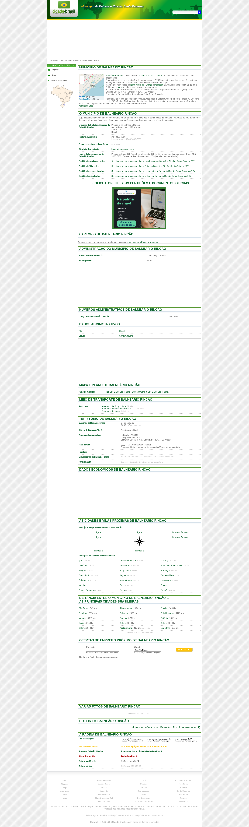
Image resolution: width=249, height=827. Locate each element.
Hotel (54, 75)
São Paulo (83, 608)
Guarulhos (165, 628)
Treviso (123, 585)
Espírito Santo (104, 784)
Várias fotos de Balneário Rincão (109, 706)
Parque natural (85, 462)
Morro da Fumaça (144, 85)
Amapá (64, 788)
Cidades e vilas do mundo (151, 815)
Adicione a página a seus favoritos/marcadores (144, 746)
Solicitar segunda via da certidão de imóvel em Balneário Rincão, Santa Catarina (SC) (151, 176)
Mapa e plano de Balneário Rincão (109, 385)
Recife (82, 623)
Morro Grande (126, 565)
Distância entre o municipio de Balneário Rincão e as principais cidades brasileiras (124, 599)
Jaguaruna (124, 575)
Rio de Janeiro (126, 608)
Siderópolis (84, 580)
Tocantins (183, 802)
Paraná (144, 787)
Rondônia (183, 784)
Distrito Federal (104, 780)
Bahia (64, 795)
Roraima (183, 787)
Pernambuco (143, 791)
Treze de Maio (167, 575)
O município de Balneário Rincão (108, 113)
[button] (82, 78)
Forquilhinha (125, 570)
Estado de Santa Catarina (69, 60)
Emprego (55, 70)
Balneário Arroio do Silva (172, 565)
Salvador (124, 613)
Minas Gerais (104, 802)
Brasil (122, 331)
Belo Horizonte (167, 613)
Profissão (90, 647)
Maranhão (104, 791)
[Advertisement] (124, 39)
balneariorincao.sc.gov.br (122, 149)
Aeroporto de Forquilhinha (114, 406)
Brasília (164, 608)
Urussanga (166, 580)
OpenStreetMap (84, 99)
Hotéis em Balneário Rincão (104, 721)
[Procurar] (199, 12)
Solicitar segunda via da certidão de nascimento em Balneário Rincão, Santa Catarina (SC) (153, 161)
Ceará (64, 798)
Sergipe (183, 798)
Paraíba (143, 784)
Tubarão (164, 590)
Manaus (82, 618)
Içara (132, 85)
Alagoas (64, 784)
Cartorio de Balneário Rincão (106, 234)
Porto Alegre (126, 628)
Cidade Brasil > (54, 60)
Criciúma (83, 565)
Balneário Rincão (114, 75)
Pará (144, 780)
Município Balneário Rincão (89, 60)
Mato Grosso (104, 794)
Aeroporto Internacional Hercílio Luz (118, 409)
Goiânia (164, 618)
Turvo (122, 590)
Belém (123, 623)
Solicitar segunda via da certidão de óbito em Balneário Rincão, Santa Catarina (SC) (150, 166)
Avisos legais (92, 815)
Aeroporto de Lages (111, 411)
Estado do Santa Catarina (150, 75)
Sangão (82, 570)
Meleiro (82, 585)
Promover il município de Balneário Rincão (142, 751)
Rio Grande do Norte (144, 802)
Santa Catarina (126, 336)
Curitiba (123, 618)
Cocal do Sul (85, 575)
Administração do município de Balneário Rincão (122, 248)
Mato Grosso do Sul (104, 798)
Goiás (104, 787)
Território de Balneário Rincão (107, 418)
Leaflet (83, 97)
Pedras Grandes (86, 590)
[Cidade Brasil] (64, 13)
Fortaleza (83, 613)
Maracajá (158, 85)
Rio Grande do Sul (183, 780)
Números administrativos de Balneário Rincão (120, 309)
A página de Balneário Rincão (105, 734)
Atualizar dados (86, 106)
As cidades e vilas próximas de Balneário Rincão (123, 520)
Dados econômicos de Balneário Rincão (115, 469)
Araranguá (165, 570)
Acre (64, 780)
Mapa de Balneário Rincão (117, 392)
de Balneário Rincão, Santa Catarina (112, 6)
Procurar (184, 650)
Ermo (163, 585)
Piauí (143, 794)
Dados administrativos (99, 324)
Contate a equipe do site (126, 815)
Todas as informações (59, 81)
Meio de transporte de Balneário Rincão (115, 399)
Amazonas (64, 791)
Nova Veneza (126, 580)
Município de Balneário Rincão (106, 67)
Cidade (137, 647)
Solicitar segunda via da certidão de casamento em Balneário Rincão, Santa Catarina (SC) (153, 171)
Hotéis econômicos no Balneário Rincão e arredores (164, 727)
